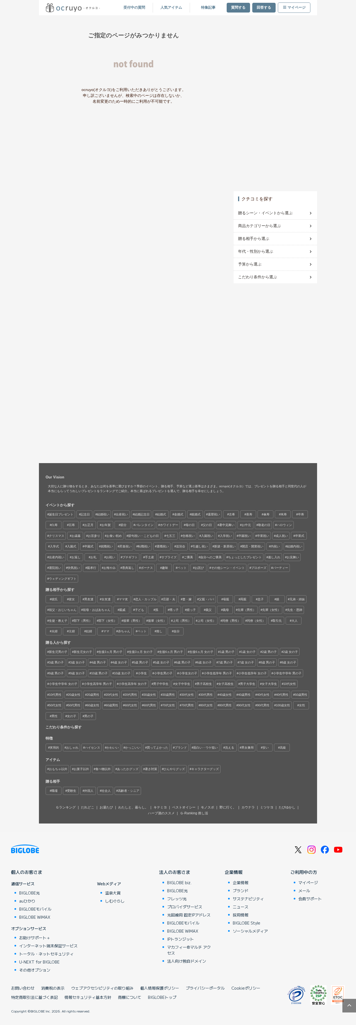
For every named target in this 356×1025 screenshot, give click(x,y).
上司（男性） (182, 620)
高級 (283, 747)
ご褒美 (188, 557)
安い (266, 747)
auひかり (27, 901)
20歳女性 (74, 694)
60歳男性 (112, 705)
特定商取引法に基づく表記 (34, 997)
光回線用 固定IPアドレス (189, 915)
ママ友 (123, 599)
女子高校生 (226, 683)
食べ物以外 (103, 769)
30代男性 (206, 694)
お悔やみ (109, 567)
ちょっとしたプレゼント (245, 557)
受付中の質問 (134, 7)
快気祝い (74, 567)
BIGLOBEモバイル (35, 909)
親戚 (122, 609)
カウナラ (248, 807)
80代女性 (206, 705)
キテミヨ (160, 807)
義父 (209, 609)
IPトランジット (180, 939)
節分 (123, 525)
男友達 (88, 599)
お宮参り (94, 535)
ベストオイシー (184, 807)
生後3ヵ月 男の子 (110, 651)
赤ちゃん (124, 631)
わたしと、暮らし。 (133, 807)
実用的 (54, 747)
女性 (302, 705)
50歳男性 (301, 694)
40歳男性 (244, 694)
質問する (238, 7)
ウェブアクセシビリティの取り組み (102, 988)
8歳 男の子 (267, 662)
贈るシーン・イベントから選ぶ (265, 213)
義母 (226, 609)
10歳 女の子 (122, 673)
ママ (106, 631)
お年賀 (106, 525)
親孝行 (91, 567)
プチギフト (130, 557)
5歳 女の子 (162, 662)
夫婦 (54, 631)
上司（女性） (206, 620)
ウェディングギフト (62, 578)
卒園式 (88, 546)
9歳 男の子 (56, 673)
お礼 (93, 557)
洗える (229, 747)
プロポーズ (258, 567)
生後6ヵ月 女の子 (201, 651)
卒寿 (301, 514)
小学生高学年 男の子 (98, 683)
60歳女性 (93, 705)
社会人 (106, 790)
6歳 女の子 (204, 662)
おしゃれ (72, 747)
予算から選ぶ (249, 264)
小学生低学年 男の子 (218, 673)
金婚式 (178, 514)
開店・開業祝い (252, 546)
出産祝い (122, 514)
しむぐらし (115, 901)
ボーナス (147, 567)
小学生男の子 (163, 673)
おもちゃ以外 (58, 769)
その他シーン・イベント (228, 567)
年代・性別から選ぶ (255, 251)
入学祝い (226, 535)
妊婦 (89, 631)
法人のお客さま (174, 872)
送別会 (180, 546)
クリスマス (56, 535)
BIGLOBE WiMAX (34, 917)
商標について (129, 997)
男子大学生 (247, 683)
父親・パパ (206, 599)
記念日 (85, 514)
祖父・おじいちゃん (62, 609)
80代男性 (225, 705)
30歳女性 (150, 694)
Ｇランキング (66, 807)
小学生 (142, 673)
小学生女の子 (188, 673)
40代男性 (282, 694)
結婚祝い (103, 514)
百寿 (72, 525)
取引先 (277, 620)
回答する (264, 7)
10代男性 (55, 694)
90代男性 (263, 705)
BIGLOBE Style (246, 923)
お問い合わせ (22, 988)
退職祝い (163, 546)
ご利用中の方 (303, 872)
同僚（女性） (256, 620)
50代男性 (74, 705)
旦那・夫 (169, 599)
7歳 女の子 (246, 662)
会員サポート (310, 898)
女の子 (71, 716)
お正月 (88, 525)
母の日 (190, 525)
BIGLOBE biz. (179, 882)
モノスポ (207, 807)
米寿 (284, 514)
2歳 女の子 (290, 651)
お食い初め (114, 535)
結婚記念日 (142, 514)
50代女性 (55, 705)
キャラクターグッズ (205, 769)
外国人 (88, 790)
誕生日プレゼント (61, 514)
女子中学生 (182, 683)
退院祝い (55, 567)
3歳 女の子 (77, 662)
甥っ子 (174, 609)
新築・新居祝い (225, 546)
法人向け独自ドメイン (186, 961)
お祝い (110, 557)
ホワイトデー (169, 525)
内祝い (275, 546)
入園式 (71, 546)
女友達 (106, 599)
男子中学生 (161, 683)
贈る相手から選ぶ (253, 238)
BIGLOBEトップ (162, 997)
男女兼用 (247, 747)
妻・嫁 (187, 599)
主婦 (72, 631)
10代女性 (289, 683)
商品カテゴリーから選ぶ (259, 225)
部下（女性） (107, 620)
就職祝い (107, 546)
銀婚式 (196, 514)
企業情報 (234, 872)
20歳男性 (93, 694)
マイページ (297, 7)
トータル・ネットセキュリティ (46, 954)
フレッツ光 (177, 898)
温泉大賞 (113, 893)
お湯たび (106, 807)
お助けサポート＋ (34, 937)
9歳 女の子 (77, 673)
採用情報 (240, 915)
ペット (182, 567)
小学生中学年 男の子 (287, 673)
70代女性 (168, 705)
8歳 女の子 (288, 662)
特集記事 (208, 7)
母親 (226, 599)
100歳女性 (283, 705)
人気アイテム (171, 7)
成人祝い (282, 535)
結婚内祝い (294, 546)
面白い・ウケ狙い (205, 747)
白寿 (54, 525)
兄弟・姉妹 (297, 599)
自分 (177, 631)
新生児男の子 (58, 651)
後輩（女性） (157, 620)
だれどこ (87, 807)
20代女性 (112, 694)
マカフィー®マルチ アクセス (189, 950)
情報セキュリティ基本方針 (88, 997)
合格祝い (188, 535)
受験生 (71, 790)
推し (159, 631)
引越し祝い (200, 546)
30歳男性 (168, 694)
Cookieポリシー (245, 988)
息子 (261, 599)
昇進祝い (125, 546)
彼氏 (54, 599)
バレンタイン (144, 525)
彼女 (72, 599)
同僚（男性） (231, 620)
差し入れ (274, 557)
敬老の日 (264, 525)
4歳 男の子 (98, 662)
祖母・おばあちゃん (96, 609)
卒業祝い (263, 535)
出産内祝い (56, 557)
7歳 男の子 (225, 662)
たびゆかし (287, 807)
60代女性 (131, 705)
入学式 (54, 546)
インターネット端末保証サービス (48, 945)
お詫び (199, 567)
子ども (139, 609)
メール (304, 890)
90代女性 (244, 705)
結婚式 (161, 514)
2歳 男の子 (269, 651)
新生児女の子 (83, 651)
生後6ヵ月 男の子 (171, 651)
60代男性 (150, 705)
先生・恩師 (294, 609)
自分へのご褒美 (211, 557)
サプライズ (169, 557)
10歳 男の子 (99, 673)
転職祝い (144, 546)
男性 (54, 716)
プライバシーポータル (205, 988)
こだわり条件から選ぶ (257, 277)
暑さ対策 (151, 769)
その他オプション (34, 970)
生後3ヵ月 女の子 (141, 651)
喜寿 (249, 514)
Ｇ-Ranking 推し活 (194, 813)
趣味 (165, 567)
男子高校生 (204, 683)
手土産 (149, 557)
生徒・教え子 (58, 620)
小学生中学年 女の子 (63, 683)
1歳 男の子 (227, 651)
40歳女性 (225, 694)
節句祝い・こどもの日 (143, 535)
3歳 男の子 (56, 662)
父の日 (207, 525)
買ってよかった (157, 747)
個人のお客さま (26, 872)
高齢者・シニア (128, 790)
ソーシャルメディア (250, 931)
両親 (243, 599)
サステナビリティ (248, 898)
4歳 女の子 (119, 662)
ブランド (181, 747)
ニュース (240, 907)
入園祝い (207, 535)
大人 (294, 620)
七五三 (170, 535)
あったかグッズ (128, 769)
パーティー (280, 567)
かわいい (113, 747)
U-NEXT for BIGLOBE (39, 962)
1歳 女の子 (248, 651)
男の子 (88, 716)
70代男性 (187, 705)
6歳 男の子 (183, 662)
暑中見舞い (226, 525)
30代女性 (187, 694)
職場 (54, 790)
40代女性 (263, 694)
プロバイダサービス (184, 907)
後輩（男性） (132, 620)
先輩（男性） (247, 609)
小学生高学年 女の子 (132, 683)
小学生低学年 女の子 (252, 673)
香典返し (128, 567)
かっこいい (132, 747)
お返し (76, 557)
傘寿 (266, 514)
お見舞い (293, 557)
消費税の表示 (53, 988)
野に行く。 (227, 807)
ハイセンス (92, 747)
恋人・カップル (146, 599)
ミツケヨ (266, 807)
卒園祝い (244, 535)
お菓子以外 (81, 769)
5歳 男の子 (141, 662)
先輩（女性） (271, 609)
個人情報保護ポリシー (159, 988)
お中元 (246, 525)
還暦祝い (214, 514)
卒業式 (299, 535)
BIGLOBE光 (29, 893)
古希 (232, 514)
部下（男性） (83, 620)
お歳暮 (76, 535)
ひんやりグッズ (174, 769)
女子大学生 (269, 683)
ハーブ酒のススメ (161, 813)
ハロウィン (284, 525)
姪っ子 (191, 609)
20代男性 (131, 694)
